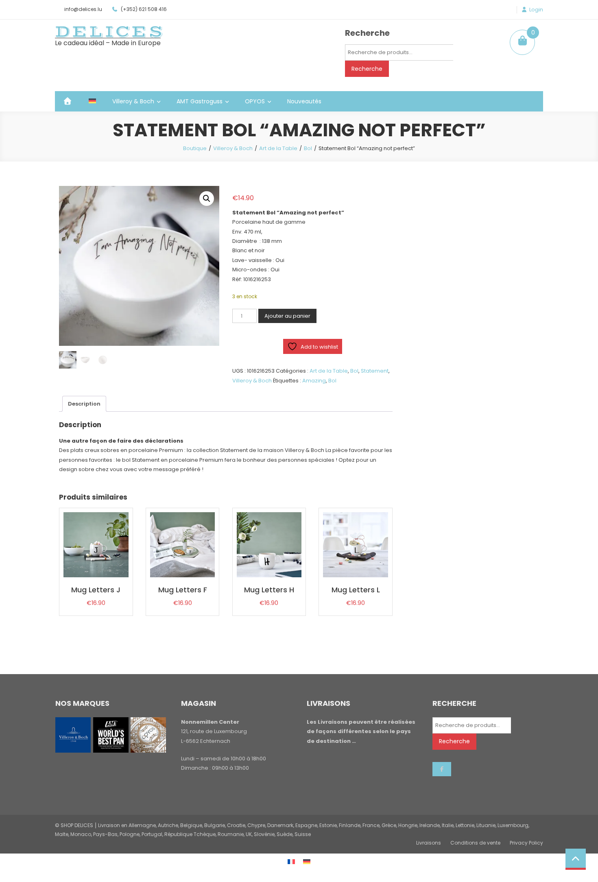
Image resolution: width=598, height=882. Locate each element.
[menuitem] (92, 101)
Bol (308, 148)
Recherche (366, 69)
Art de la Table (278, 148)
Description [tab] (84, 404)
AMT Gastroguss (200, 101)
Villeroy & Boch (133, 101)
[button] (206, 198)
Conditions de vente (475, 842)
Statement (374, 371)
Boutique (195, 148)
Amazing (314, 380)
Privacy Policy (526, 842)
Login (536, 9)
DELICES (110, 32)
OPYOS (255, 101)
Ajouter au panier (287, 316)
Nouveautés (304, 101)
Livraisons (428, 842)
